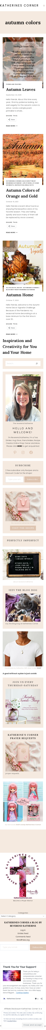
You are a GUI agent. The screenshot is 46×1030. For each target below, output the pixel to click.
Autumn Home (19, 294)
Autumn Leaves (20, 89)
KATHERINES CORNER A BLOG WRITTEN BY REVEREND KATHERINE (21, 182)
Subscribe (32, 479)
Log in (23, 930)
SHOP (39, 668)
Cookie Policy (12, 1021)
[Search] (36, 363)
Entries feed (23, 933)
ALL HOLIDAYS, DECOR (14, 288)
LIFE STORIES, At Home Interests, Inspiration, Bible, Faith (22, 184)
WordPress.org (23, 940)
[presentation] (23, 62)
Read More (11, 126)
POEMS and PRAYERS (13, 84)
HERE (19, 446)
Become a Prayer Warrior (23, 901)
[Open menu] (44, 5)
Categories (23, 913)
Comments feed (23, 936)
